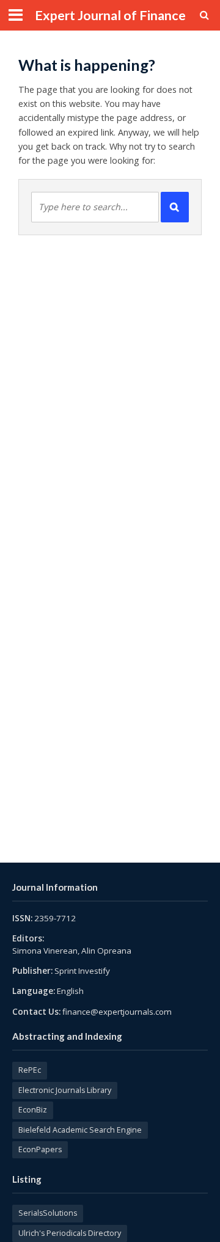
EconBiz (32, 1110)
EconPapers (40, 1149)
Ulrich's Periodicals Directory (69, 1233)
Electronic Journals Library (64, 1090)
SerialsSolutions (47, 1213)
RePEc (29, 1070)
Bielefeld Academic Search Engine (80, 1130)
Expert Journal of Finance (110, 15)
